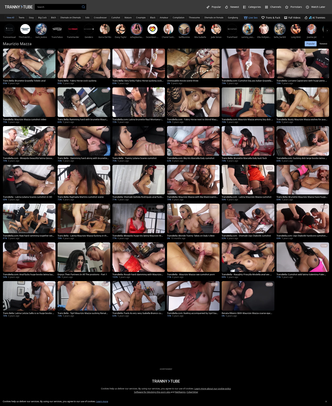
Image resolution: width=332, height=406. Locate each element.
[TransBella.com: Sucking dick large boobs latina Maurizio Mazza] (302, 144)
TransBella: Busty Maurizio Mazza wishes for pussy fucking (301, 119)
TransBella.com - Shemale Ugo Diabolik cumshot (246, 236)
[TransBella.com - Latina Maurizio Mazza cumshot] (248, 183)
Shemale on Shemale (70, 17)
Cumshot (115, 17)
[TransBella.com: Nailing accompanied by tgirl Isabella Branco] (193, 299)
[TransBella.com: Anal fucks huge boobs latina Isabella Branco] (29, 260)
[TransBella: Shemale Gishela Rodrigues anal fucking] (138, 183)
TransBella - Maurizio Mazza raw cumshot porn (191, 274)
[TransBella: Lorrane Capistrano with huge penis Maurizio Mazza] (302, 67)
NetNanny (180, 392)
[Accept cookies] (326, 401)
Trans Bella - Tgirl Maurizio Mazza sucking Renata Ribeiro (82, 313)
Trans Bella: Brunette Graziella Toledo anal (24, 81)
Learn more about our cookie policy (212, 388)
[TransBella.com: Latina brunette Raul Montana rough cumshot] (138, 105)
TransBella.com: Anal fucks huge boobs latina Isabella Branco (28, 274)
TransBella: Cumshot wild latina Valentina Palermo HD (302, 274)
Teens (21, 17)
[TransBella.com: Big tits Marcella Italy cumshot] (193, 144)
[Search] (83, 7)
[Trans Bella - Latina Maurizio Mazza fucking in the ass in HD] (84, 222)
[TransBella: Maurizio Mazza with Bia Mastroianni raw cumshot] (193, 183)
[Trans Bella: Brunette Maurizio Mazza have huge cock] (302, 183)
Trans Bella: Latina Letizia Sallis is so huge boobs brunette (28, 313)
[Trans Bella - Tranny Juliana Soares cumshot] (138, 144)
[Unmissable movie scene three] (193, 67)
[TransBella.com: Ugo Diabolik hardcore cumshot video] (302, 222)
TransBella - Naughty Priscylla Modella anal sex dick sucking (247, 274)
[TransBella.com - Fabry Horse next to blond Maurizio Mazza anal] (193, 105)
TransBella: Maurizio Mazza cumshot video (24, 119)
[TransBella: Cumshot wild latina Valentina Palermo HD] (302, 260)
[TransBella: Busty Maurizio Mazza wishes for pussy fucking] (302, 105)
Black (152, 17)
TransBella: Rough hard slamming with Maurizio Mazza (136, 274)
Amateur (164, 17)
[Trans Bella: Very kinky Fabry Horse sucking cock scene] (138, 67)
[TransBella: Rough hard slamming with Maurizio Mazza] (138, 260)
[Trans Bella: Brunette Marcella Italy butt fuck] (248, 144)
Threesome (194, 17)
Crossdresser (100, 17)
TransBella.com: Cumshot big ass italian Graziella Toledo (247, 81)
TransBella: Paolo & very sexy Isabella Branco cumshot (137, 313)
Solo (87, 17)
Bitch (53, 17)
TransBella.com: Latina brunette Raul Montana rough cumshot (137, 119)
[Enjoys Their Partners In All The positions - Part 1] (84, 260)
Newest (323, 43)
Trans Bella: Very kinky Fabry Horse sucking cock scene (137, 81)
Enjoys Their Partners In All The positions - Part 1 (82, 274)
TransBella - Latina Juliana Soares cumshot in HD (27, 197)
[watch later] (7, 53)
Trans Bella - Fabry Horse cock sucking (77, 81)
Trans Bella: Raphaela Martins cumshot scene (81, 197)
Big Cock (42, 17)
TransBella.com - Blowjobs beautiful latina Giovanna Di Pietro (28, 158)
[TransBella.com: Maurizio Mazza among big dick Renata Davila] (248, 105)
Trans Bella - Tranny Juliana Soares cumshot (134, 158)
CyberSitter (192, 392)
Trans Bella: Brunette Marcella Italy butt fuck (244, 158)
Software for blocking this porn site (152, 392)
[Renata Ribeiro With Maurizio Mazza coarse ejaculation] (248, 299)
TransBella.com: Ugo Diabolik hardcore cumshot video (301, 236)
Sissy (31, 17)
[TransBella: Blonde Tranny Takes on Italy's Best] (193, 222)
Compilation (178, 17)
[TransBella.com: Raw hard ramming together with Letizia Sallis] (29, 222)
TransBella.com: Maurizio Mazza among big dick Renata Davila (247, 119)
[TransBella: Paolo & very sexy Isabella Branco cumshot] (138, 299)
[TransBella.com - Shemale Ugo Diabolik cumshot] (248, 222)
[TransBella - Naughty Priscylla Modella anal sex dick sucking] (248, 260)
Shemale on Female (213, 17)
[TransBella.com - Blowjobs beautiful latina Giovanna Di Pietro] (29, 144)
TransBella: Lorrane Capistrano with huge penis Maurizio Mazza (301, 81)
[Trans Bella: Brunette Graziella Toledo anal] (29, 67)
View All (10, 17)
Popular (311, 43)
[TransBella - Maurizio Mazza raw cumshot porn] (193, 260)
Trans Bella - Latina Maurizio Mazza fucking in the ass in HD (83, 236)
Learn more (102, 401)
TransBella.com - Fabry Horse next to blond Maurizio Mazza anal (192, 119)
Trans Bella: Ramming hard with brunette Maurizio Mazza (83, 119)
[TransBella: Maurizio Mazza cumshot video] (29, 105)
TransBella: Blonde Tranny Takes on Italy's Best (191, 236)
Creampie (141, 17)
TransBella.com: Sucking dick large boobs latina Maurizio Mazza (301, 158)
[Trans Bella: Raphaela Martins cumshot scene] (84, 183)
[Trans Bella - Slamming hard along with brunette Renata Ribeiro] (84, 144)
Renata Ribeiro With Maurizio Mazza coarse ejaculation (247, 313)
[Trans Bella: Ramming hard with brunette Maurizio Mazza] (84, 105)
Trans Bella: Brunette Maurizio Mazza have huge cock (301, 197)
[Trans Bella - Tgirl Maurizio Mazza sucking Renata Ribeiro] (84, 299)
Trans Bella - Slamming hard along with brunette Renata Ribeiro (82, 158)
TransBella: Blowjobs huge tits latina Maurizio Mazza (137, 236)
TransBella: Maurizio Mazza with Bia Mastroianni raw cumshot (192, 197)
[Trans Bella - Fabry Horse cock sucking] (84, 67)
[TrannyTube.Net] (19, 6)
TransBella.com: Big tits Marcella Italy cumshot (190, 158)
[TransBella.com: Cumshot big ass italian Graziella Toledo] (248, 67)
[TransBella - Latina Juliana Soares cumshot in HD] (29, 183)
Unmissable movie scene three (182, 81)
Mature (128, 17)
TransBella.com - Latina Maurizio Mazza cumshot (246, 197)
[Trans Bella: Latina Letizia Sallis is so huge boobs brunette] (29, 299)
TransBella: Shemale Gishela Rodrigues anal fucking (137, 197)
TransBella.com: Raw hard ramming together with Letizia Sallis (28, 236)
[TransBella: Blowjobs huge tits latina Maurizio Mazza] (138, 222)
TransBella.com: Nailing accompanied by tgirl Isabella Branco (192, 313)
